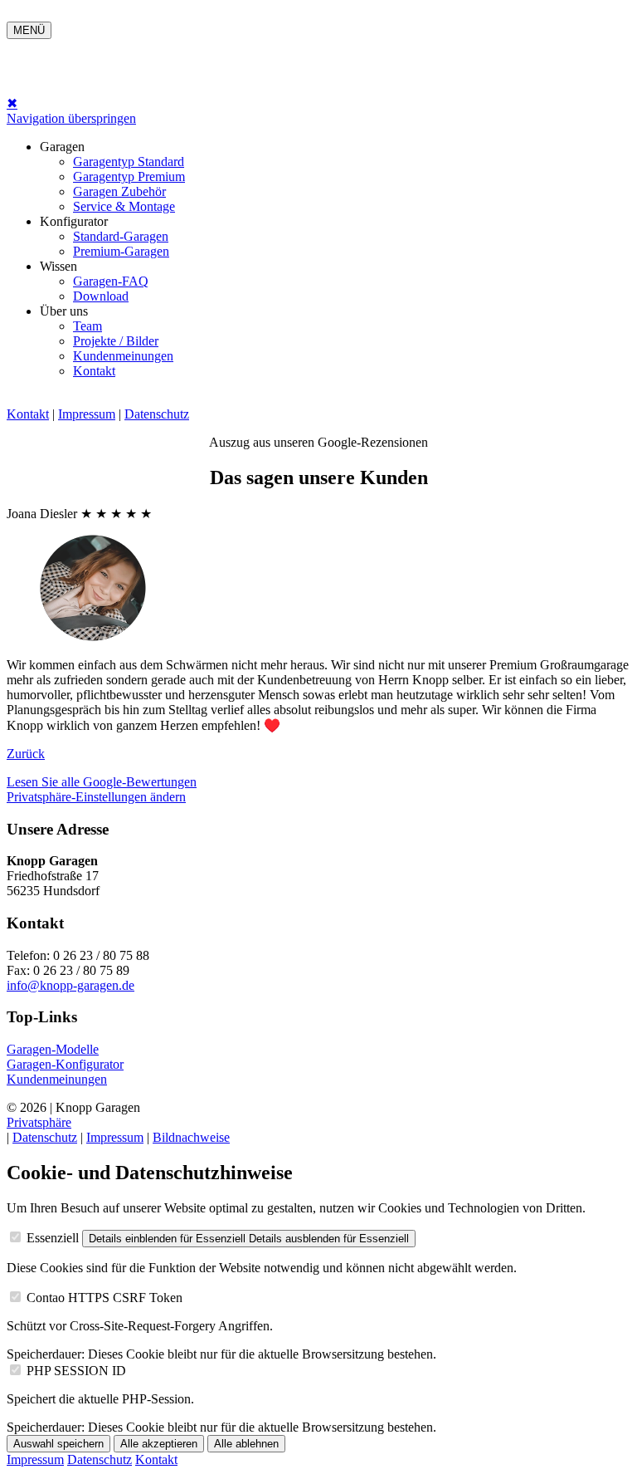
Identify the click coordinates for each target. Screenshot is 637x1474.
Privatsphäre (39, 1122)
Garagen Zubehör (119, 191)
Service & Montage (124, 206)
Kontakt (94, 371)
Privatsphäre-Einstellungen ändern (96, 797)
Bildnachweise (191, 1137)
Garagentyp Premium (129, 176)
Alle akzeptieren (158, 1443)
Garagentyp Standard (128, 161)
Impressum (86, 414)
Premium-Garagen (121, 251)
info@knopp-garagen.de (70, 985)
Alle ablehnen (246, 1443)
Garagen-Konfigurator (65, 1064)
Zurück (26, 754)
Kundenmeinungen (123, 356)
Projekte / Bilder (115, 341)
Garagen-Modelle (53, 1049)
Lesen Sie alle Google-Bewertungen (102, 782)
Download (101, 296)
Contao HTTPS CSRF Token (104, 1297)
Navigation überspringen (71, 118)
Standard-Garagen (120, 236)
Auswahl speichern (58, 1443)
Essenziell (53, 1238)
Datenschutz (156, 414)
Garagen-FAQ (110, 281)
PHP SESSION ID (76, 1371)
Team (87, 326)
